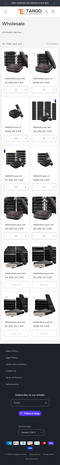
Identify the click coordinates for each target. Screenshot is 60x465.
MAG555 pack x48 (42, 127)
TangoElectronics (19, 454)
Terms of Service (14, 377)
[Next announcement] (54, 3)
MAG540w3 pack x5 (43, 322)
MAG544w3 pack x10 (15, 78)
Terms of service (31, 459)
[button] (6, 12)
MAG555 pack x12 (13, 176)
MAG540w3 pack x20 (43, 273)
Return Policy (12, 351)
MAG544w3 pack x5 (42, 78)
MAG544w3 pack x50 (15, 225)
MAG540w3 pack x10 (15, 322)
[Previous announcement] (5, 3)
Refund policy (12, 384)
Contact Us (11, 370)
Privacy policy (48, 454)
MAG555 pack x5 (41, 176)
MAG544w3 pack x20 (43, 225)
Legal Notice (12, 357)
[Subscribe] (46, 402)
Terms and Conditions (16, 364)
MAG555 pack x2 (13, 127)
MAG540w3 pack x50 (15, 273)
